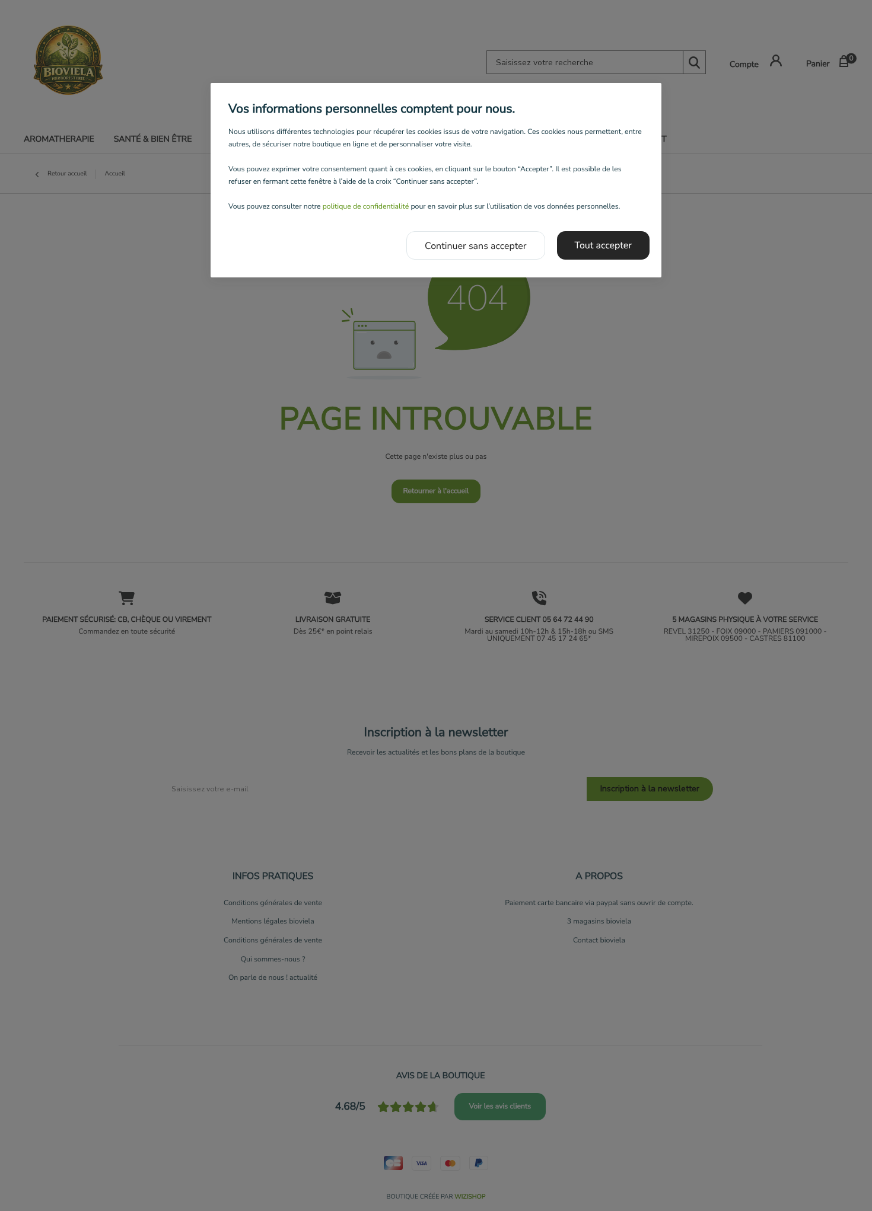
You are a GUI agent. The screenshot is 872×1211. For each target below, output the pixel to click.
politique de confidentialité (366, 207)
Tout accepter (603, 245)
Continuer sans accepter (476, 246)
